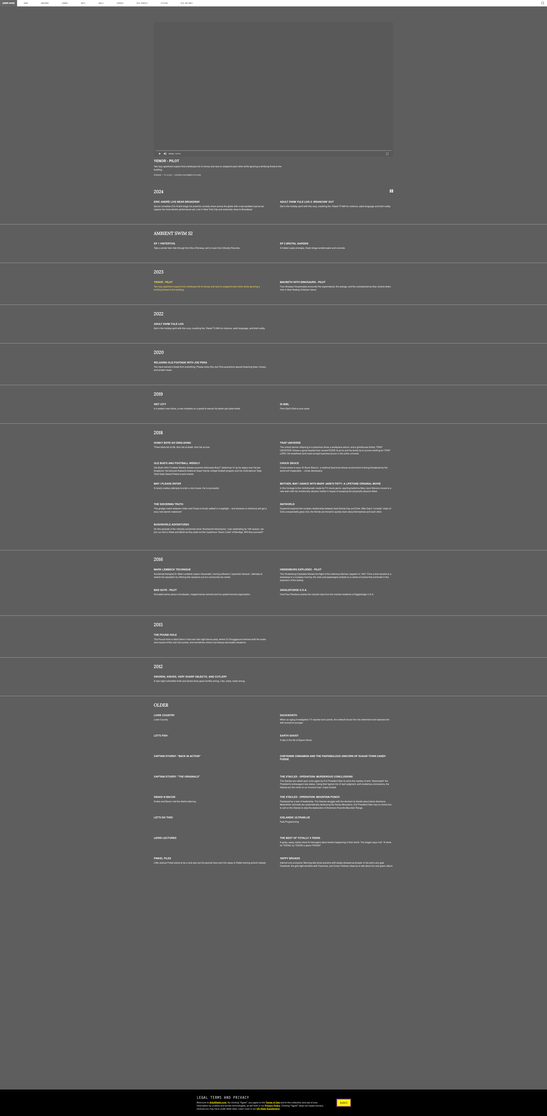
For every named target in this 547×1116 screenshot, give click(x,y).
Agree (344, 1102)
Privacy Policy (272, 1105)
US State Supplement (268, 1108)
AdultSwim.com (218, 1102)
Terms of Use (273, 1102)
